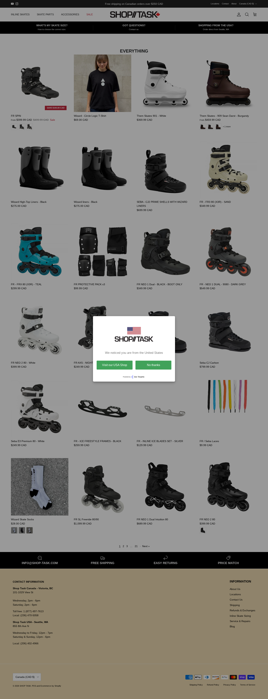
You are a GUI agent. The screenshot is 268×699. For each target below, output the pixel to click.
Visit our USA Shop (114, 365)
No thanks (153, 365)
